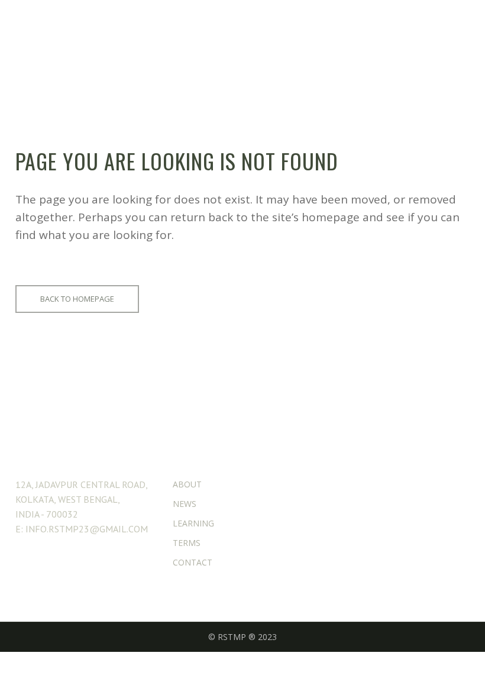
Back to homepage (77, 298)
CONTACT (192, 562)
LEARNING (193, 523)
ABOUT (187, 484)
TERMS (187, 542)
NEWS (184, 503)
